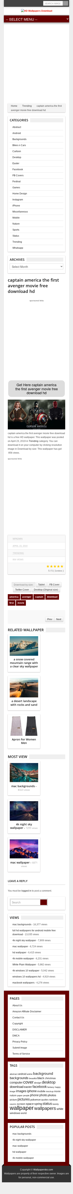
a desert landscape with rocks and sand (24, 702)
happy (58, 1087)
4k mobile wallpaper (23, 958)
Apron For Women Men (24, 741)
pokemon (35, 1099)
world (24, 1113)
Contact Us (18, 1017)
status (47, 1104)
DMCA (15, 1035)
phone (34, 1095)
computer (16, 1082)
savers (13, 1104)
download (52, 597)
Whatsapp (17, 248)
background (43, 1073)
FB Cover (54, 584)
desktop (48, 1082)
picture (13, 1099)
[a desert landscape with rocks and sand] (24, 687)
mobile (41, 1091)
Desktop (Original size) (46, 589)
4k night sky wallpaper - (24, 826)
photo (43, 1095)
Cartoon (16, 151)
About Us (17, 1005)
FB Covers (18, 175)
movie (21, 603)
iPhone (16, 205)
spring (38, 1103)
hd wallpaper (19, 952)
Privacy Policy (19, 1041)
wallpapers (45, 1108)
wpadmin (18, 539)
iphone (32, 1091)
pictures (24, 1099)
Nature (16, 223)
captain (39, 597)
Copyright (17, 1023)
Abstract (16, 127)
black (40, 1078)
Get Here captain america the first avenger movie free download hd (36, 388)
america (13, 597)
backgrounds (19, 1078)
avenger (26, 597)
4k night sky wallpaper (24, 940)
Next (58, 619)
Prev (49, 619)
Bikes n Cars (19, 145)
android (22, 1073)
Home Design (19, 193)
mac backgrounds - (24, 787)
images (21, 1091)
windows (15, 1113)
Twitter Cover (22, 589)
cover (28, 1082)
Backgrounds (19, 139)
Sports (15, 229)
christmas (50, 1078)
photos (52, 1095)
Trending (27, 106)
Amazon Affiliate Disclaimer (26, 1011)
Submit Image (19, 1047)
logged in (26, 890)
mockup (50, 1091)
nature (13, 1095)
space (30, 1103)
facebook (40, 1087)
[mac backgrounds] (24, 772)
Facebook (17, 169)
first (11, 603)
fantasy (50, 1087)
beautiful (33, 1078)
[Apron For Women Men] (24, 726)
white (60, 1108)
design (37, 1082)
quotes (44, 1099)
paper (20, 1095)
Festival (16, 181)
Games (16, 187)
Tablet (41, 584)
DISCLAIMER (19, 1029)
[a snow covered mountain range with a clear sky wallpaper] (24, 646)
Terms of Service (21, 1053)
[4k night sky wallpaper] (24, 811)
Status (15, 235)
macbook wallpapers (23, 982)
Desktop (16, 157)
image (12, 1091)
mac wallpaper (20, 946)
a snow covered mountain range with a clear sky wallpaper (24, 662)
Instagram (17, 199)
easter (28, 1086)
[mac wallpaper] (24, 849)
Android (16, 133)
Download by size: (23, 584)
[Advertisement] (36, 61)
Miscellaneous (20, 211)
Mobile (16, 217)
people (26, 1095)
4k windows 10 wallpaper (25, 970)
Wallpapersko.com (43, 1169)
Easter (15, 163)
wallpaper (22, 1108)
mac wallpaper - (24, 864)
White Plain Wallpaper (24, 964)
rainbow (53, 1100)
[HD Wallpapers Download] (36, 10)
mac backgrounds (21, 924)
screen (21, 1103)
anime (30, 1074)
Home (14, 106)
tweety (56, 1104)
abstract (14, 1074)
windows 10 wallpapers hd (26, 976)
